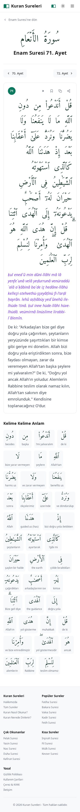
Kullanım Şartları (13, 779)
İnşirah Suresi (50, 738)
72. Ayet (62, 73)
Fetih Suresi (49, 722)
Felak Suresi (10, 738)
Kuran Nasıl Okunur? (15, 712)
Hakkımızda (10, 702)
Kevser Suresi (50, 754)
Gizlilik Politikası (12, 774)
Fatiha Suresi (49, 702)
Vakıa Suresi (49, 712)
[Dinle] (43, 91)
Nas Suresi (9, 748)
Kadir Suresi (49, 717)
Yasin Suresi (10, 743)
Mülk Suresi (49, 748)
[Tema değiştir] (63, 6)
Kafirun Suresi (11, 759)
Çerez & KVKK (11, 784)
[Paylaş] (68, 91)
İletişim (7, 790)
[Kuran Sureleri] (53, 6)
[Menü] (72, 6)
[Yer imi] (51, 91)
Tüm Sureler (10, 707)
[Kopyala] (60, 91)
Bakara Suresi (50, 707)
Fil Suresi (47, 743)
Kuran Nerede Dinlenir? (17, 717)
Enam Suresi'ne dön (23, 20)
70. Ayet (17, 73)
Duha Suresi (10, 754)
